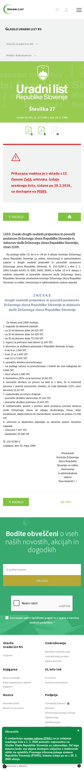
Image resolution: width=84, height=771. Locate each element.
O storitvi (50, 677)
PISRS (41, 191)
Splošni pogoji (52, 722)
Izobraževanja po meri (57, 656)
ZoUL (28, 179)
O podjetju (51, 703)
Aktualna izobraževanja (57, 651)
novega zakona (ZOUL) (38, 738)
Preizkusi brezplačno (56, 682)
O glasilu (7, 655)
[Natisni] (69, 217)
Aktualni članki (11, 703)
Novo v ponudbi (11, 677)
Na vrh (66, 502)
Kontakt (49, 708)
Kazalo (17, 217)
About (62, 703)
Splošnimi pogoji (42, 618)
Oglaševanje (52, 717)
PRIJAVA (42, 581)
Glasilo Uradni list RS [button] (20, 44)
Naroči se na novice (13, 708)
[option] (42, 109)
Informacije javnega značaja (60, 712)
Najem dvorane (53, 661)
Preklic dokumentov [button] (19, 55)
